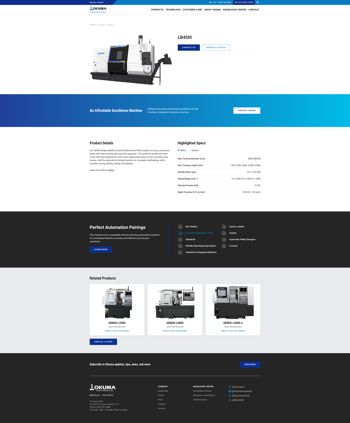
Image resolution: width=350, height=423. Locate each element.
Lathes (101, 25)
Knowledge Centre (203, 387)
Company (163, 387)
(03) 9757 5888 (104, 407)
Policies (161, 408)
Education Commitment (204, 395)
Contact (161, 404)
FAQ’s (160, 400)
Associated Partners (202, 391)
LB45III (110, 25)
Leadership (163, 391)
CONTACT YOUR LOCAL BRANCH (117, 331)
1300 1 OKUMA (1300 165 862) (113, 410)
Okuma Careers (200, 400)
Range (93, 25)
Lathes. (111, 170)
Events (161, 395)
